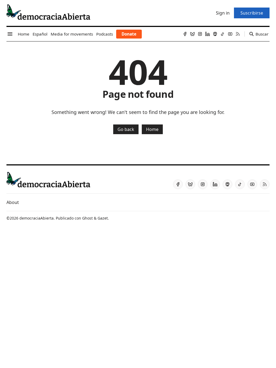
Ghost (87, 218)
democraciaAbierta (36, 218)
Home (152, 129)
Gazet (103, 218)
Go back (126, 129)
